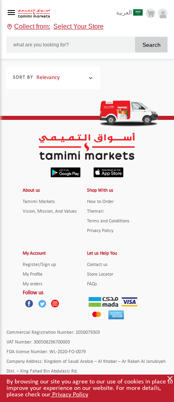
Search (151, 45)
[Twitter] (42, 303)
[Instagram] (55, 303)
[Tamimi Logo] (34, 13)
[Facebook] (29, 303)
